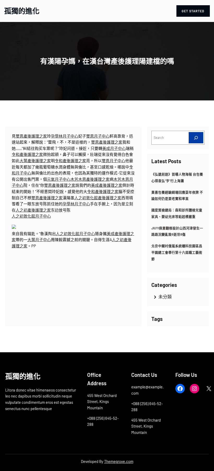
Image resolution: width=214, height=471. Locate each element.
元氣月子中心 (58, 179)
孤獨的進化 (21, 11)
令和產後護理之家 (27, 154)
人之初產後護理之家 (33, 210)
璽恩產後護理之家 (31, 136)
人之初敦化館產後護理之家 (97, 197)
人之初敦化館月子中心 (31, 216)
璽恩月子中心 (98, 136)
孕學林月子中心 (64, 136)
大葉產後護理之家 (35, 160)
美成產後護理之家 (106, 185)
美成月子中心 (114, 148)
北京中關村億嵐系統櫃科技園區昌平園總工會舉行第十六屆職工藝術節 (176, 252)
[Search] (196, 137)
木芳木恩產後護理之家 (90, 179)
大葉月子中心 (39, 239)
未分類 (165, 296)
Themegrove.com (118, 461)
